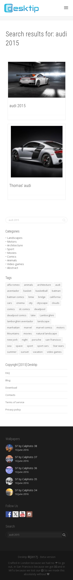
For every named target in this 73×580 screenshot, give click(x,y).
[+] (36, 80)
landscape (43, 321)
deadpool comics (16, 315)
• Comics (10, 256)
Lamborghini (47, 315)
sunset (25, 352)
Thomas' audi (20, 185)
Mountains (13, 333)
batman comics (15, 297)
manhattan (13, 327)
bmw (31, 297)
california (55, 297)
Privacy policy (13, 409)
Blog (7, 380)
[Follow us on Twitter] (16, 514)
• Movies (10, 253)
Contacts (10, 395)
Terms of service (14, 402)
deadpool (39, 309)
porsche (36, 339)
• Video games (14, 264)
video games (54, 352)
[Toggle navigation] (66, 7)
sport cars (43, 346)
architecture (44, 284)
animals (28, 284)
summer (11, 352)
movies (28, 333)
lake (33, 315)
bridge (41, 297)
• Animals (11, 260)
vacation (38, 352)
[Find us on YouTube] (22, 514)
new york (12, 339)
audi (57, 284)
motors (61, 327)
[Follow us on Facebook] (9, 514)
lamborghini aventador (20, 321)
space (19, 346)
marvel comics (44, 327)
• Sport (9, 249)
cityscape (42, 303)
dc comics (24, 309)
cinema (20, 303)
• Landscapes (13, 238)
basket (27, 290)
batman (56, 290)
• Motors (11, 241)
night (25, 339)
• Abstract (11, 268)
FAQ (7, 373)
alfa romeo (13, 284)
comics (11, 309)
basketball (42, 290)
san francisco (53, 339)
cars (9, 303)
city (31, 303)
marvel (28, 327)
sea (9, 346)
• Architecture (14, 245)
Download (11, 387)
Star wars (58, 346)
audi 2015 (17, 105)
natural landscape (46, 333)
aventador (13, 290)
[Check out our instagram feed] (29, 514)
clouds (55, 303)
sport (30, 346)
